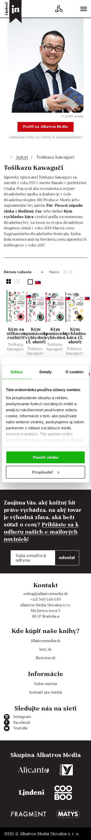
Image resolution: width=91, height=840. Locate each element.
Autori (22, 157)
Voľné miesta (45, 683)
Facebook (21, 722)
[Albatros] (66, 769)
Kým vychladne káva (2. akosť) (74, 335)
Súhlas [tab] (16, 372)
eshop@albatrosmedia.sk (46, 593)
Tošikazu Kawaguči (15, 346)
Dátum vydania (18, 272)
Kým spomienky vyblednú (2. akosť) (36, 335)
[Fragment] (28, 814)
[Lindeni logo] (31, 792)
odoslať (67, 557)
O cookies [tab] (74, 372)
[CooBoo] (63, 792)
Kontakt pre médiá (45, 692)
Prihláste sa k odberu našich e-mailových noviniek (41, 531)
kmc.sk (45, 649)
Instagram (22, 716)
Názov (54, 272)
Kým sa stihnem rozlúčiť (16, 333)
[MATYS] (68, 814)
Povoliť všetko (45, 457)
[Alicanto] (33, 769)
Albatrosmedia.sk (45, 640)
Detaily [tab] (45, 372)
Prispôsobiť (42, 472)
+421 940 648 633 (45, 599)
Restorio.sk (45, 657)
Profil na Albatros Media (45, 126)
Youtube (20, 728)
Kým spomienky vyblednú (55, 333)
